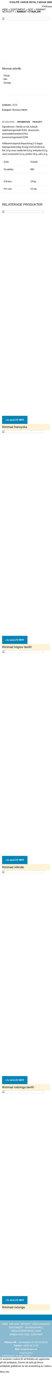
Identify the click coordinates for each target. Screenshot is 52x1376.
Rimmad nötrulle (13, 867)
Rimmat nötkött (19, 110)
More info (5, 1372)
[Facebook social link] (4, 2)
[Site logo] (47, 6)
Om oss (14, 1324)
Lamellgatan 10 (26, 1342)
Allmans (11, 1356)
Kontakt (37, 1334)
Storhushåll (34, 1327)
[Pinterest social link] (14, 115)
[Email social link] (10, 115)
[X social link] (7, 115)
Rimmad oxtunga (13, 1307)
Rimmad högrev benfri (17, 647)
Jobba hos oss (19, 1334)
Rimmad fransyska (14, 427)
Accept (18, 1372)
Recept (26, 1324)
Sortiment (17, 9)
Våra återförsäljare (26, 1331)
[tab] (8, 122)
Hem (5, 9)
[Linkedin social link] (17, 115)
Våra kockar (41, 1324)
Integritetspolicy (26, 1353)
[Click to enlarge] (5, 62)
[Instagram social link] (8, 2)
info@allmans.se (29, 1349)
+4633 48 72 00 (30, 1345)
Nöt (30, 9)
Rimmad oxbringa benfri (18, 1087)
